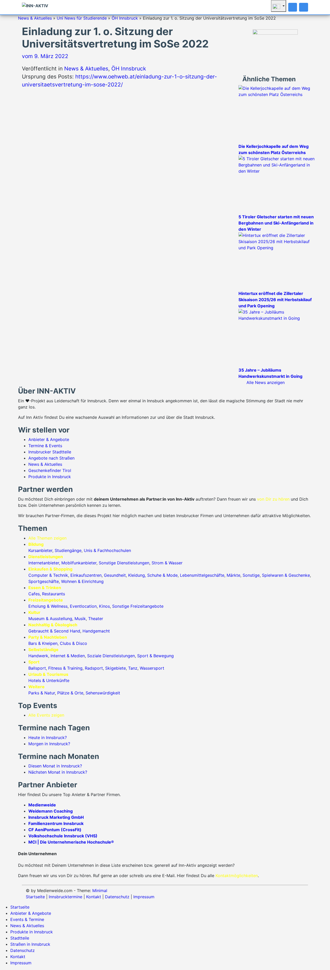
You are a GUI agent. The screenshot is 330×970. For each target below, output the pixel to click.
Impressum (143, 896)
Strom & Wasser (167, 562)
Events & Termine (27, 919)
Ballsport (37, 668)
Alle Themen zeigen (47, 538)
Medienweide (42, 804)
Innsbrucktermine (65, 896)
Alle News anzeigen (265, 382)
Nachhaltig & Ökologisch (52, 624)
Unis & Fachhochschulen (107, 550)
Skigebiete (115, 668)
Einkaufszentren (86, 575)
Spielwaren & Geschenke (286, 575)
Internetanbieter (43, 562)
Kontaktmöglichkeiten (237, 875)
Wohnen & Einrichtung (82, 581)
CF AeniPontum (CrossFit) (54, 829)
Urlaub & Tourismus (48, 674)
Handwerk (38, 655)
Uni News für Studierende (82, 18)
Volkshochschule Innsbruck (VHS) (62, 835)
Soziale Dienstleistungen (111, 655)
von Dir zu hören (273, 499)
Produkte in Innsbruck (49, 476)
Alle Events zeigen (46, 715)
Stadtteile (19, 938)
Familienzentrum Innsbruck (56, 823)
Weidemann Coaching (50, 811)
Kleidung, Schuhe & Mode (153, 575)
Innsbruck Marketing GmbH (56, 817)
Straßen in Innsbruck (30, 944)
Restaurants (53, 593)
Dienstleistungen (45, 556)
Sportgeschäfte (43, 581)
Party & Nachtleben (47, 637)
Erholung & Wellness (48, 606)
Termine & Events (45, 445)
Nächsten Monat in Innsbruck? (57, 772)
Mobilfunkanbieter (78, 562)
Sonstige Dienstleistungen (124, 562)
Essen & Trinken (44, 587)
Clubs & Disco (73, 643)
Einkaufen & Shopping (50, 569)
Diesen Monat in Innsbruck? (55, 765)
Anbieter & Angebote (48, 439)
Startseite (35, 896)
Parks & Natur (41, 692)
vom (45, 56)
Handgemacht (96, 631)
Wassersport (152, 668)
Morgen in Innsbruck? (49, 743)
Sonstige (251, 575)
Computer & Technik (48, 575)
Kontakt (93, 896)
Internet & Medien (68, 655)
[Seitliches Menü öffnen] (303, 7)
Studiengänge (68, 550)
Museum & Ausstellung (50, 618)
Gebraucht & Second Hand (54, 631)
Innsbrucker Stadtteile (49, 451)
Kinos (104, 606)
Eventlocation (83, 606)
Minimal (99, 890)
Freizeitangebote (45, 600)
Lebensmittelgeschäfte (202, 575)
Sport (33, 661)
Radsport (94, 668)
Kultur (34, 612)
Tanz (132, 668)
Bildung (36, 544)
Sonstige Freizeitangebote (137, 606)
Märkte (233, 575)
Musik (80, 618)
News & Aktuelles (35, 18)
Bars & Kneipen (42, 643)
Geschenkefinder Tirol (49, 470)
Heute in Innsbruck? (47, 737)
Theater (95, 618)
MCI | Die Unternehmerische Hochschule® (71, 842)
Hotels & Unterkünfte (48, 680)
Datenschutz (117, 896)
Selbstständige (43, 649)
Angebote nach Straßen (51, 458)
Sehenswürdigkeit (103, 692)
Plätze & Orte (70, 692)
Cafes (34, 593)
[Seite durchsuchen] (293, 7)
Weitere (36, 686)
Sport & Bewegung (155, 655)
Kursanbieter (40, 550)
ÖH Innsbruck (125, 18)
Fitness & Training (65, 668)
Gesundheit (115, 575)
